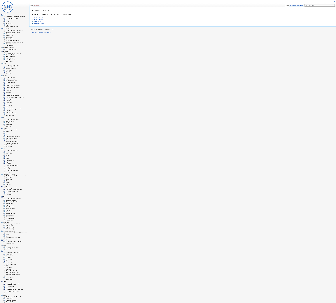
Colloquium (9, 102)
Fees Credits (9, 70)
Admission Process (10, 56)
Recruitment (9, 152)
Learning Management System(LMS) (15, 97)
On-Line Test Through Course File (14, 109)
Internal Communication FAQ (13, 237)
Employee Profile (10, 160)
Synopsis (8, 100)
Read (287, 5)
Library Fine (9, 262)
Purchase (8, 184)
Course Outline (9, 84)
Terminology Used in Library (12, 252)
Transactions (9, 261)
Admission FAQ (9, 61)
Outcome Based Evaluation (12, 95)
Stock (7, 180)
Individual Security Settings (12, 40)
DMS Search (9, 267)
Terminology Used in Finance (13, 130)
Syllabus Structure (10, 82)
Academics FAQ (10, 115)
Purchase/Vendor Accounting (13, 136)
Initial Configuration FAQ (12, 26)
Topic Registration (10, 99)
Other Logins (9, 37)
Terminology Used (10, 77)
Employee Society (10, 145)
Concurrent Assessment (11, 94)
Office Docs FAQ (10, 229)
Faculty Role (9, 122)
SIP (7, 107)
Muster (7, 155)
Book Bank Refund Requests (13, 274)
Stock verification (10, 256)
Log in (333, 1)
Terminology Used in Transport (13, 296)
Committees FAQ (10, 243)
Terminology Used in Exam (12, 119)
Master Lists (9, 23)
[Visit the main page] (8, 7)
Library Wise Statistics (11, 264)
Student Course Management (13, 87)
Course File (9, 90)
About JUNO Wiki (42, 32)
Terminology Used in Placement (13, 198)
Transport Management (11, 300)
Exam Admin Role (10, 121)
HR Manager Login (10, 218)
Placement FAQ (9, 220)
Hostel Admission (10, 286)
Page (31, 5)
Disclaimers (48, 32)
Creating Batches (38, 19)
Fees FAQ (8, 73)
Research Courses (10, 193)
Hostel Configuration (11, 284)
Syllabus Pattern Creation (12, 80)
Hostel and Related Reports (12, 291)
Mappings (8, 20)
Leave (7, 157)
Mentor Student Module (11, 114)
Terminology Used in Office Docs (14, 224)
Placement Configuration (12, 201)
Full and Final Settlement (12, 170)
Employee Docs (10, 227)
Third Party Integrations (11, 49)
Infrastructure (9, 177)
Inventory (8, 182)
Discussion (36, 5)
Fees (7, 133)
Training (8, 211)
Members (8, 257)
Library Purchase (10, 277)
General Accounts (10, 140)
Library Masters (9, 259)
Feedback (8, 110)
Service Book (9, 153)
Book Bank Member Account (12, 272)
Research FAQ (9, 194)
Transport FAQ (9, 301)
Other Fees (8, 72)
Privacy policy (34, 32)
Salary (7, 135)
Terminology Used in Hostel (12, 283)
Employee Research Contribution (14, 189)
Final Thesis (9, 105)
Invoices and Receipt (11, 68)
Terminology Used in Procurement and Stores (17, 176)
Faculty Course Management (13, 85)
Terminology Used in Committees (14, 241)
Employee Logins (10, 33)
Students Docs (9, 225)
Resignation (9, 167)
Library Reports (9, 276)
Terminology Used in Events (12, 247)
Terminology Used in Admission (13, 53)
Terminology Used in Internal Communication (16, 232)
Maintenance (9, 179)
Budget (7, 131)
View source (293, 5)
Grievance (8, 163)
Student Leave (9, 112)
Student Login (9, 216)
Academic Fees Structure (12, 67)
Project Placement (10, 208)
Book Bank (8, 269)
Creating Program (38, 17)
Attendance (8, 92)
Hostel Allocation (10, 288)
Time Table (8, 89)
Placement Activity (10, 213)
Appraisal (8, 162)
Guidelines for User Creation (13, 32)
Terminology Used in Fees (12, 65)
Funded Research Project (12, 191)
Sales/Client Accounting (11, 138)
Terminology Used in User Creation (14, 30)
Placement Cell (9, 203)
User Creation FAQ (10, 45)
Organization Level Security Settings (14, 42)
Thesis (7, 104)
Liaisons (8, 21)
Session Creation (10, 38)
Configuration (9, 254)
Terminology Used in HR (12, 150)
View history (300, 5)
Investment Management (12, 141)
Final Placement (10, 206)
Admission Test (9, 58)
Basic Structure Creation (12, 18)
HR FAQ (8, 172)
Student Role (9, 124)
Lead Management (10, 59)
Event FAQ (8, 248)
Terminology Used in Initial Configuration (15, 16)
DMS (7, 266)
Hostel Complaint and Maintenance (14, 289)
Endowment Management (12, 143)
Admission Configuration (12, 54)
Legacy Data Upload (11, 25)
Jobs (7, 205)
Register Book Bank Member (13, 271)
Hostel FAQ (8, 293)
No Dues (8, 168)
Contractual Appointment (12, 165)
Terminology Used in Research (13, 188)
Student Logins (9, 35)
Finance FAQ (9, 146)
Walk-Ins (8, 210)
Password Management (11, 43)
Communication (10, 215)
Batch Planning (38, 21)
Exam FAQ (8, 126)
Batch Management (39, 23)
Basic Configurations (11, 200)
